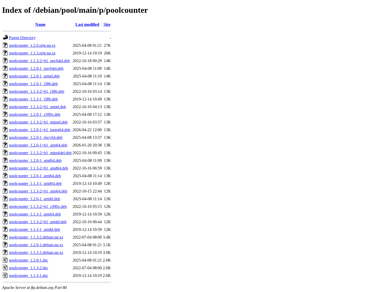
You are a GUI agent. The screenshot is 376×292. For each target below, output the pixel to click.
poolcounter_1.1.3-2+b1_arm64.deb (38, 191)
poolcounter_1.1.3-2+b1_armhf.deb (38, 222)
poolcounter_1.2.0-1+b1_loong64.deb (39, 130)
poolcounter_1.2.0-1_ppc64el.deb (36, 68)
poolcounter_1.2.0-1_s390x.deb (34, 114)
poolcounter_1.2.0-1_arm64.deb (35, 176)
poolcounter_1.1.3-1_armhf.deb (34, 229)
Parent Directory (22, 38)
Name (40, 24)
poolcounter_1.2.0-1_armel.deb (34, 76)
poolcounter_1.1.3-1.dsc (28, 275)
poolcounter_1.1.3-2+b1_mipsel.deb (38, 122)
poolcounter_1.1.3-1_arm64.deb (35, 214)
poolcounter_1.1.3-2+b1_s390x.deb (38, 206)
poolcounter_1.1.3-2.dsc (28, 268)
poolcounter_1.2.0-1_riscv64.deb (35, 137)
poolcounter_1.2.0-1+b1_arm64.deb (38, 145)
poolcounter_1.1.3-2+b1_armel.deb (37, 107)
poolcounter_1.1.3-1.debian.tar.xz (36, 252)
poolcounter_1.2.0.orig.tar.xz (32, 45)
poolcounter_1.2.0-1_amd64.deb (35, 160)
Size (107, 24)
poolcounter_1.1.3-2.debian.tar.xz (36, 237)
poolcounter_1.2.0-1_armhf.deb (34, 199)
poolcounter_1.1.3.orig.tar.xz (32, 53)
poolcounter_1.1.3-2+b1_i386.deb (36, 91)
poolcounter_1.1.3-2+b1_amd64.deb (38, 168)
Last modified (87, 24)
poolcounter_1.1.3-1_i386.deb (33, 99)
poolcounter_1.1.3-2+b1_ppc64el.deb (39, 61)
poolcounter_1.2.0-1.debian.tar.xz (36, 245)
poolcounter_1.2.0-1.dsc (28, 260)
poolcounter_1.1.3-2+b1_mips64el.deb (40, 153)
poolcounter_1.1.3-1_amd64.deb (35, 183)
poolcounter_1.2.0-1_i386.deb (33, 84)
